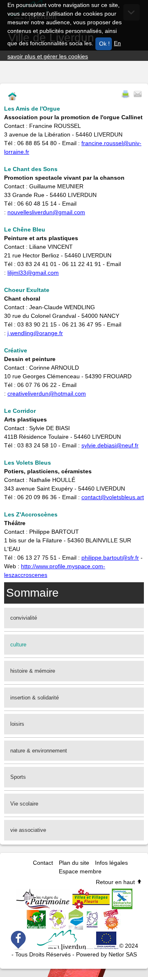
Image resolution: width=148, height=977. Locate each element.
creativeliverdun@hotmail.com (46, 393)
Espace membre (80, 871)
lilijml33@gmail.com (33, 272)
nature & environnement (38, 751)
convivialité (23, 618)
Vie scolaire (24, 804)
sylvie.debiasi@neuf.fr (110, 445)
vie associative (28, 830)
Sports (18, 777)
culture (18, 644)
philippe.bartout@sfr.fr (110, 557)
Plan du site (74, 862)
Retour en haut (116, 882)
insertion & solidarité (34, 698)
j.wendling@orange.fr (35, 333)
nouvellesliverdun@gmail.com (46, 212)
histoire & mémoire (32, 671)
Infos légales (111, 862)
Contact (43, 862)
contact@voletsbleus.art (112, 497)
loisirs (17, 724)
